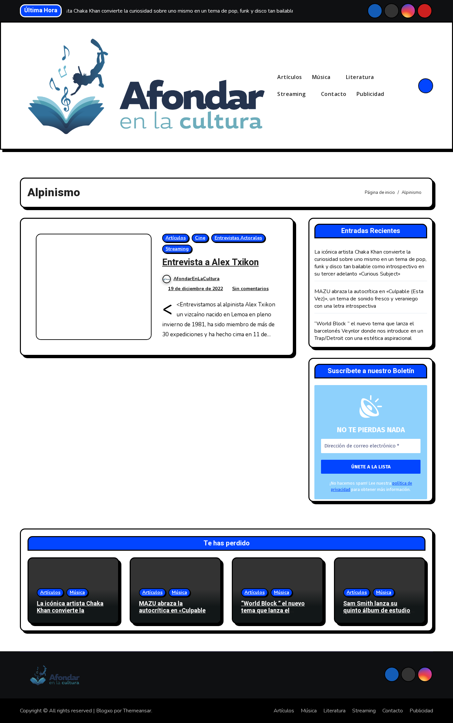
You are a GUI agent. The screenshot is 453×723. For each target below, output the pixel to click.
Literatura (361, 77)
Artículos (289, 77)
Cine (200, 238)
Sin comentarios (250, 288)
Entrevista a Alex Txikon (210, 262)
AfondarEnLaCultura (196, 279)
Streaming (292, 94)
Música (322, 77)
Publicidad (370, 94)
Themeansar (137, 710)
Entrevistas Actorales (238, 238)
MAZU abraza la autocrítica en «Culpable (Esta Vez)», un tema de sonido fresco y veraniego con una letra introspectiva (368, 299)
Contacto (334, 94)
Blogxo (104, 710)
